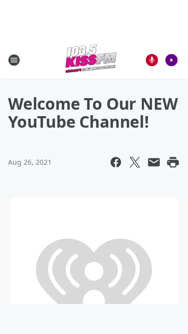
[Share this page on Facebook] (116, 162)
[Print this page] (173, 162)
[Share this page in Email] (154, 162)
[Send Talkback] (152, 60)
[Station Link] (91, 60)
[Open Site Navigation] (14, 60)
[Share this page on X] (135, 162)
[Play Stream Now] (171, 60)
